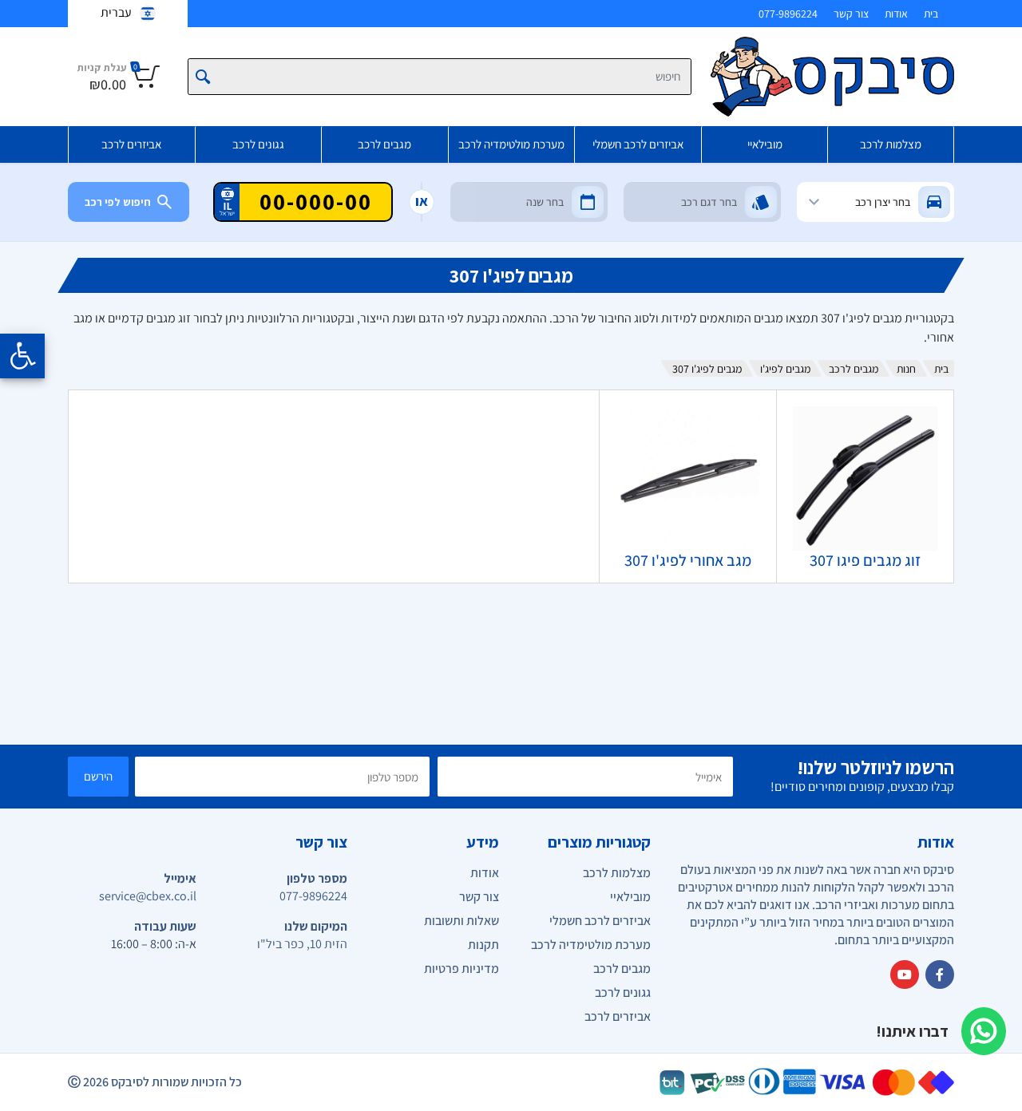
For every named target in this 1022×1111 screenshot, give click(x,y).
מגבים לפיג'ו (785, 369)
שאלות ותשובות (461, 920)
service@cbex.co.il (147, 896)
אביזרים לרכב (131, 144)
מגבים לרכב (384, 144)
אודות (896, 13)
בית (931, 13)
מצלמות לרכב (890, 144)
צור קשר (851, 13)
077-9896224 (788, 13)
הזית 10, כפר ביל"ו (302, 943)
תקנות (483, 944)
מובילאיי (764, 144)
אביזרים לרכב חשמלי (637, 144)
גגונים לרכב (258, 144)
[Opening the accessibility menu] (22, 356)
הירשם (98, 776)
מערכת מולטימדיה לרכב (511, 144)
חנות (906, 369)
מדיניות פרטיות (461, 968)
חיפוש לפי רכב (118, 202)
